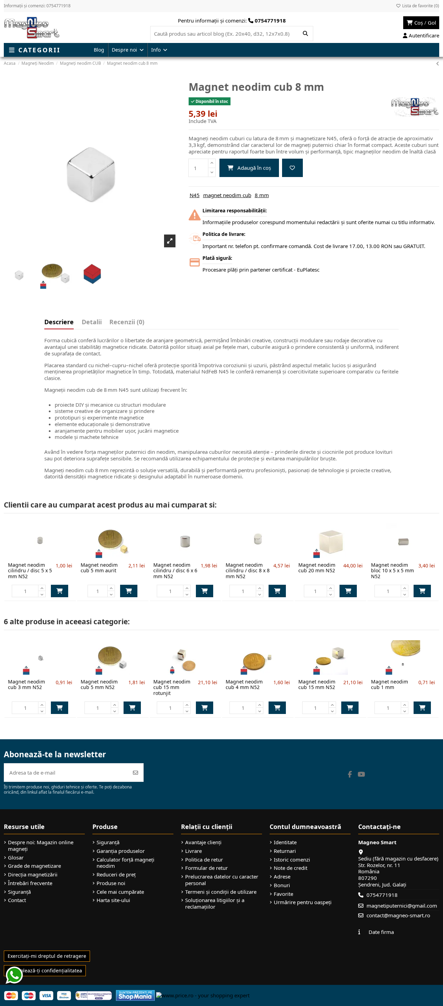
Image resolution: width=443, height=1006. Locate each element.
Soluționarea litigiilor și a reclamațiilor (214, 903)
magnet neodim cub (227, 195)
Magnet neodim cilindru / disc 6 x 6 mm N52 (175, 571)
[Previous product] (437, 63)
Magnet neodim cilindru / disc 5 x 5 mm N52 (30, 571)
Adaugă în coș (254, 167)
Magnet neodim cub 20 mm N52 (316, 568)
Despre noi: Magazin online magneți (40, 845)
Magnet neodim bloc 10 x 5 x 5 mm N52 (392, 571)
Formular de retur (206, 868)
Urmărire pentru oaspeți (303, 902)
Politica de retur (204, 859)
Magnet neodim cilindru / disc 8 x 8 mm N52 (248, 571)
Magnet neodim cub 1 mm (389, 684)
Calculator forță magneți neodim (125, 863)
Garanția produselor (121, 851)
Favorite (283, 894)
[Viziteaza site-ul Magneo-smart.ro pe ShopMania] (135, 994)
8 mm (262, 195)
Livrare (193, 851)
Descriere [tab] (59, 322)
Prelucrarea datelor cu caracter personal (221, 879)
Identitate (285, 842)
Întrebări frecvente (30, 883)
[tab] (126, 323)
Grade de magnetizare (34, 866)
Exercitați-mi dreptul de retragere (47, 956)
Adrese (282, 876)
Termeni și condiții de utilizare (220, 892)
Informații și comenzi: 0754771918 (37, 6)
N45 (195, 195)
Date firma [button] (381, 931)
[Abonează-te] (135, 773)
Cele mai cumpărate (120, 892)
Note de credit (290, 868)
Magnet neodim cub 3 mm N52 (26, 684)
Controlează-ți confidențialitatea (45, 970)
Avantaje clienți (203, 842)
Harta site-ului (113, 900)
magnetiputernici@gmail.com (402, 905)
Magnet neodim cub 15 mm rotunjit (171, 687)
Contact (17, 900)
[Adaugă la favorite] (292, 168)
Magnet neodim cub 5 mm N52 (99, 684)
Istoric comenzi (292, 859)
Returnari (285, 851)
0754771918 (382, 894)
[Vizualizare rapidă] (51, 555)
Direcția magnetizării (32, 874)
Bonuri (282, 885)
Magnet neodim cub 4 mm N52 (244, 684)
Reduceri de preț (116, 874)
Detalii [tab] (92, 322)
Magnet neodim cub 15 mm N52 (316, 684)
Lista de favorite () (420, 6)
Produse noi (111, 883)
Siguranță (19, 892)
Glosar (16, 857)
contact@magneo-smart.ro (398, 915)
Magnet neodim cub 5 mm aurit (99, 568)
